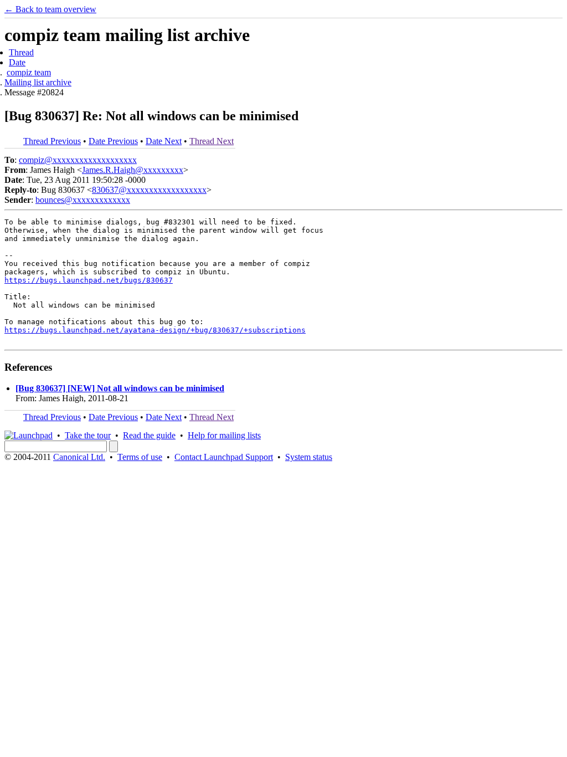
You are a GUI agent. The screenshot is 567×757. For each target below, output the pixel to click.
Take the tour (88, 435)
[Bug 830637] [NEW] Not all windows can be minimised (120, 388)
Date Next (164, 141)
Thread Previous (52, 141)
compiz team (29, 72)
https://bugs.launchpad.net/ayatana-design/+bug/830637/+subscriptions (155, 330)
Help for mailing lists (224, 435)
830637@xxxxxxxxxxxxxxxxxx (149, 190)
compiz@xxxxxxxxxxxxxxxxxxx (78, 160)
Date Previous (113, 141)
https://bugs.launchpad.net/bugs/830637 (88, 280)
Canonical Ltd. (79, 457)
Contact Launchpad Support (223, 457)
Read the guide (149, 435)
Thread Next (211, 141)
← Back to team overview (50, 9)
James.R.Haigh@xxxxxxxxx (132, 170)
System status (308, 457)
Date (17, 62)
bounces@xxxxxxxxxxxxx (82, 199)
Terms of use (139, 457)
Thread (21, 52)
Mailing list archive (37, 82)
